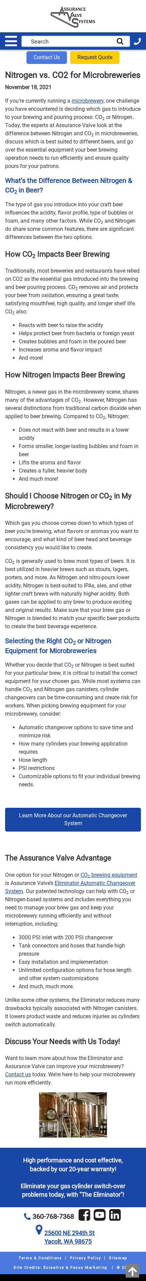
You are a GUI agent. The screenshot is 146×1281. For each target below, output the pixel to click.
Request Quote (94, 57)
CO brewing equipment (108, 875)
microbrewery (88, 101)
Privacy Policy (85, 1258)
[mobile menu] (11, 41)
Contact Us (47, 57)
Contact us (18, 1074)
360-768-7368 (53, 1216)
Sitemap (118, 1258)
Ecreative (53, 1267)
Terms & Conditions (40, 1258)
